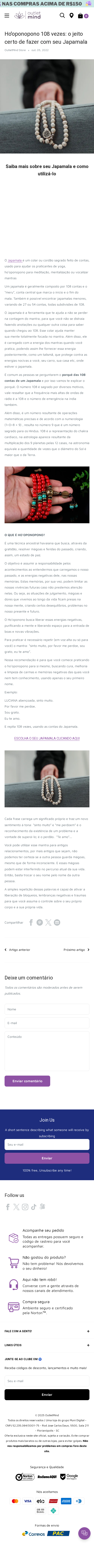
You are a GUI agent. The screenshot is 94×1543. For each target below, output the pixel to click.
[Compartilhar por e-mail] (57, 922)
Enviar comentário (27, 1081)
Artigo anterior (19, 950)
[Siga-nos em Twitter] (16, 1207)
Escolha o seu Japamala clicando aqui (47, 738)
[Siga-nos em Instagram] (25, 1207)
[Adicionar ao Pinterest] (40, 922)
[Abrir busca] (62, 15)
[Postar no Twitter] (48, 922)
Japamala (15, 260)
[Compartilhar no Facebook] (31, 922)
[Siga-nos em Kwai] (42, 1207)
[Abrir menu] (7, 15)
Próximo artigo (74, 950)
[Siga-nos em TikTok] (34, 1207)
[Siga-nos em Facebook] (8, 1207)
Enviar (47, 1158)
